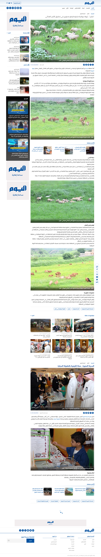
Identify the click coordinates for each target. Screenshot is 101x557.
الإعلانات (72, 546)
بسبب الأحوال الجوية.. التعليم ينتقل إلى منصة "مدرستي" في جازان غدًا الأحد (37, 149)
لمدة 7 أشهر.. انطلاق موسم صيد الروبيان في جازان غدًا (59, 149)
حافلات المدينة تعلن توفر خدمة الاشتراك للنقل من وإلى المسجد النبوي (37, 490)
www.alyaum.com (71, 555)
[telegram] (88, 65)
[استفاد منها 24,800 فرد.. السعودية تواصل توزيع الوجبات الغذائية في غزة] (84, 325)
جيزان (41, 65)
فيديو (63, 8)
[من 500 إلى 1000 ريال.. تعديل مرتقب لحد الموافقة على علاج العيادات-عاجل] (24, 40)
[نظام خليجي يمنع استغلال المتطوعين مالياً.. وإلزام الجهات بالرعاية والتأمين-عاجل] (24, 58)
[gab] (20, 8)
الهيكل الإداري (54, 542)
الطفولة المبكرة (56, 419)
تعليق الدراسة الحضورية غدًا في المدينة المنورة (80, 489)
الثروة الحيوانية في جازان (60, 309)
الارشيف (72, 542)
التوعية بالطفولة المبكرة (42, 501)
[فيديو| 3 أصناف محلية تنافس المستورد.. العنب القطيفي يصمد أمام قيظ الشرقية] (18, 107)
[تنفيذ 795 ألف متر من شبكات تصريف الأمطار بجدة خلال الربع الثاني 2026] (41, 346)
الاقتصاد (88, 8)
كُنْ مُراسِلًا (72, 540)
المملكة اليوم (82, 14)
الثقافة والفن (77, 8)
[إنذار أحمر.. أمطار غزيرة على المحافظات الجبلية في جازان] (41, 325)
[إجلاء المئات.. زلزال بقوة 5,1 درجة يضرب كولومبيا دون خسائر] (24, 90)
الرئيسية (92, 14)
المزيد (32, 315)
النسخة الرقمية (17, 3)
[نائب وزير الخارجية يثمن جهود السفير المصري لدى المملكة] (62, 325)
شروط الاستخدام (54, 544)
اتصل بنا (72, 544)
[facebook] (8, 8)
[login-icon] (9, 3)
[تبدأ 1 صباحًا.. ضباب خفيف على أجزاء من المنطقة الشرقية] (24, 72)
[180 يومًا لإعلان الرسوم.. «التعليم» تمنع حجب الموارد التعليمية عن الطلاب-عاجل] (24, 49)
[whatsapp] (86, 65)
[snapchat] (18, 8)
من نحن (55, 540)
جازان (87, 68)
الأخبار (92, 8)
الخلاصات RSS (71, 550)
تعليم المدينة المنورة (87, 417)
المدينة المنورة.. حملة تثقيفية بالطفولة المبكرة (76, 365)
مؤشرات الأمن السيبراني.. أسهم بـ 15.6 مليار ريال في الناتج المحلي (79, 149)
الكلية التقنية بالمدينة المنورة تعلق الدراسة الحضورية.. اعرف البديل (59, 490)
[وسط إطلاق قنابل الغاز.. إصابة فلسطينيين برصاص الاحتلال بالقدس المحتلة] (24, 81)
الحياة (83, 8)
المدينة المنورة (42, 413)
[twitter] (10, 8)
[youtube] (15, 8)
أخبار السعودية (76, 309)
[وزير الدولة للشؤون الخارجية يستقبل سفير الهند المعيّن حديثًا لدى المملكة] (84, 346)
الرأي (67, 8)
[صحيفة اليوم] (88, 3)
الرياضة (71, 8)
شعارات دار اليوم (71, 548)
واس (43, 65)
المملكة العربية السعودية (87, 309)
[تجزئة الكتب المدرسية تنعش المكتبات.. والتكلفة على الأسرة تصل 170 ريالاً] (18, 126)
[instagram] (13, 8)
